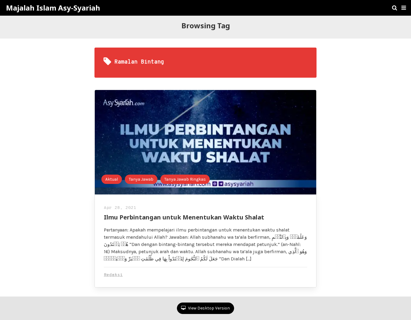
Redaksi (113, 275)
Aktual (111, 179)
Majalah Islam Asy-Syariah (53, 7)
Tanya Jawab (141, 179)
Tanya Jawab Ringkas (185, 179)
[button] (403, 8)
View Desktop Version (208, 308)
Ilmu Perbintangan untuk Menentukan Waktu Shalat (184, 217)
